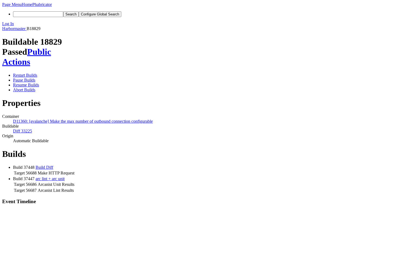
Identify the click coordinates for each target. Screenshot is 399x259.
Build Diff (44, 167)
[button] (12, 4)
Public (39, 52)
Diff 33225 (22, 131)
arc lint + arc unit (50, 178)
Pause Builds (24, 80)
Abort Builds (24, 90)
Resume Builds (26, 85)
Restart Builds (25, 75)
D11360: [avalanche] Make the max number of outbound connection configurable (83, 121)
